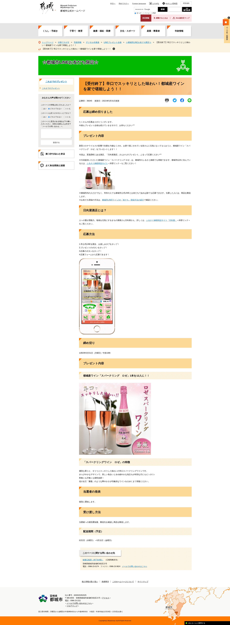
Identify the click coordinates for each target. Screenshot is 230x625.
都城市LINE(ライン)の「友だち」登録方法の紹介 (123, 200)
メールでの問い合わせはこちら (134, 566)
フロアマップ (72, 606)
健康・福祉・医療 (101, 31)
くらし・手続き (50, 31)
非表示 (229, 18)
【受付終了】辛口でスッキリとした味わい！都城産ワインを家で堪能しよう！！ (76, 49)
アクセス (105, 598)
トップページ (47, 42)
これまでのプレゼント (56, 81)
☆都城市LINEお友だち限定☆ (138, 42)
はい (45, 109)
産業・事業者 (153, 31)
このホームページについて (123, 582)
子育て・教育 (76, 31)
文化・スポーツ (127, 31)
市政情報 (179, 31)
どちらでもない (56, 109)
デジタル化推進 (92, 42)
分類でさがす (63, 42)
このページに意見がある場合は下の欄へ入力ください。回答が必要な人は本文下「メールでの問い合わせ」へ (56, 123)
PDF (154, 13)
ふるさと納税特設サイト (97, 163)
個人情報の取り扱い (90, 582)
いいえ (68, 109)
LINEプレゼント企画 (112, 42)
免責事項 (105, 582)
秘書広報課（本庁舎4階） (93, 560)
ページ (147, 13)
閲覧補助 (186, 3)
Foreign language (139, 3)
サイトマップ (143, 582)
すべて (139, 13)
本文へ (112, 3)
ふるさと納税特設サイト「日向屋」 (161, 220)
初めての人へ (124, 3)
